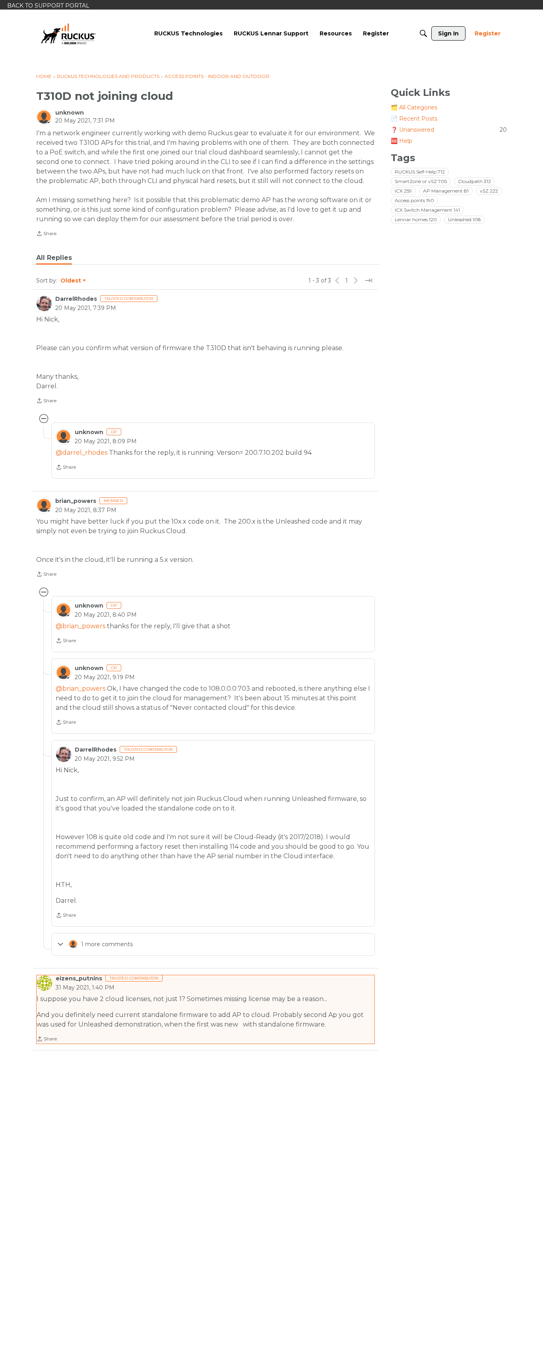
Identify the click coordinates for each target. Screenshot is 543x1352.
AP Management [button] (446, 191)
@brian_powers (80, 626)
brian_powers (75, 501)
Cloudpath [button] (474, 181)
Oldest (71, 281)
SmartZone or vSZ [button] (421, 181)
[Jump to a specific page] (368, 280)
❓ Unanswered (449, 129)
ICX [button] (403, 191)
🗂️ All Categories (414, 107)
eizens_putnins (79, 978)
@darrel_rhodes (81, 452)
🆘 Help (401, 140)
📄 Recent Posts (414, 118)
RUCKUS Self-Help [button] (420, 172)
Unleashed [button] (464, 219)
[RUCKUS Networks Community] (68, 33)
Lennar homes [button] (416, 219)
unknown (69, 112)
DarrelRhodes (76, 298)
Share (46, 234)
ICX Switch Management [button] (427, 210)
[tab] (54, 258)
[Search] (423, 33)
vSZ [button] (489, 191)
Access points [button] (414, 200)
